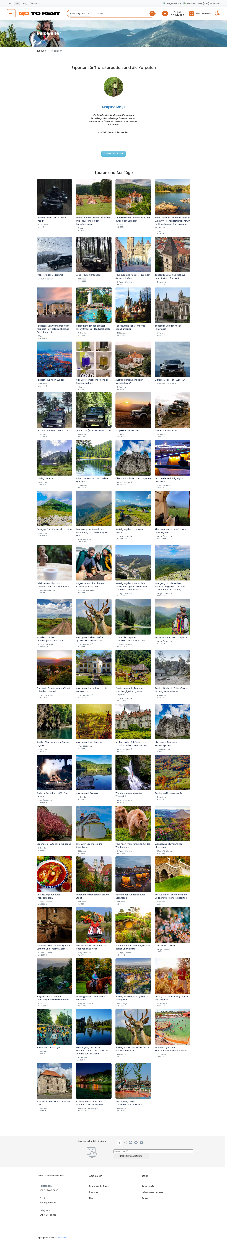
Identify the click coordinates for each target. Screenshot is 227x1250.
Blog (25, 3)
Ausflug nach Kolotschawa (89, 742)
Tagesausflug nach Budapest (51, 379)
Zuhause (41, 50)
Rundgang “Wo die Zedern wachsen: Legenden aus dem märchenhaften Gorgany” (170, 586)
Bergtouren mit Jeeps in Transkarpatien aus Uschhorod (53, 998)
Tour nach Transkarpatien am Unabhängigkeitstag (91, 947)
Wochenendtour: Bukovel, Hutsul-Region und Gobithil (132, 947)
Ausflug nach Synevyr (87, 793)
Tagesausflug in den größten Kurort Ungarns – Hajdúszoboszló (93, 327)
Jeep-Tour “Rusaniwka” (167, 430)
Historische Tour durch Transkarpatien (166, 744)
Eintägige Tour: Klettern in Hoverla (54, 529)
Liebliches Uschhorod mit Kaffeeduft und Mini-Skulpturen (53, 585)
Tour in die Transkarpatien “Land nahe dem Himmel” (53, 690)
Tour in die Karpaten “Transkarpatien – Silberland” (130, 639)
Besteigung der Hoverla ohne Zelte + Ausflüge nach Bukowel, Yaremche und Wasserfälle (131, 586)
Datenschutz (148, 1186)
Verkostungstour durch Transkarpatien (49, 896)
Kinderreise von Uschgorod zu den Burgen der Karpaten (132, 219)
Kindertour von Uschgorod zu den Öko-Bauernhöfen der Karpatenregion (93, 221)
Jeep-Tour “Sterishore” (127, 430)
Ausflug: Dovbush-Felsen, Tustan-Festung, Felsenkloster (172, 690)
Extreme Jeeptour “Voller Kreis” (53, 430)
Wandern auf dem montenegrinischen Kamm (50, 639)
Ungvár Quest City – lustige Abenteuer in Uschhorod (90, 585)
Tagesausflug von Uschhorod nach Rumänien (130, 327)
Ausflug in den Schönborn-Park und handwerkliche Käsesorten (171, 896)
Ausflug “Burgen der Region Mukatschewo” (129, 381)
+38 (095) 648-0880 (209, 3)
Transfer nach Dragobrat (50, 274)
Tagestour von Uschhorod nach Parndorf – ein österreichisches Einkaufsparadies (53, 329)
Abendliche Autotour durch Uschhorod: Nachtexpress (90, 1103)
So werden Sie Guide (99, 1186)
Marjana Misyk (113, 107)
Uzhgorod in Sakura (165, 945)
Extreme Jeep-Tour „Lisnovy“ (170, 379)
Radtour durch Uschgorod (50, 1047)
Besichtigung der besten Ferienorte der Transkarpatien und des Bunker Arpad (92, 1050)
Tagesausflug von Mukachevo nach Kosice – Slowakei (170, 276)
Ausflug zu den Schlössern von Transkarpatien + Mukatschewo (131, 744)
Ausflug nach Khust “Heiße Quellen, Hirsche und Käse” (89, 639)
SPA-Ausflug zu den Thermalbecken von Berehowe (171, 1049)
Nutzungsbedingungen (152, 1192)
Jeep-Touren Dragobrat (88, 274)
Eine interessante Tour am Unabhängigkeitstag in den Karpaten (129, 691)
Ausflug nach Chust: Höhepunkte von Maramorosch (132, 1049)
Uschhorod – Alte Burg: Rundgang (54, 843)
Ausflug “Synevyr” (46, 478)
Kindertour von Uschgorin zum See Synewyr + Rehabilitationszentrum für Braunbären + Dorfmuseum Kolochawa (172, 222)
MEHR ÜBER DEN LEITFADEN (113, 154)
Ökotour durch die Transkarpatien (133, 478)
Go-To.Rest (61, 1237)
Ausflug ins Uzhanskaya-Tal (169, 793)
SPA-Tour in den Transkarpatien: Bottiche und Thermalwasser (53, 947)
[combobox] (80, 13)
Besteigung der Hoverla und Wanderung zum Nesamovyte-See (92, 532)
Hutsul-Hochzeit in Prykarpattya (171, 637)
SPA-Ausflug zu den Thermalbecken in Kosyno (128, 1103)
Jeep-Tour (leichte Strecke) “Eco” (93, 430)
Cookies (145, 1198)
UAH (17, 3)
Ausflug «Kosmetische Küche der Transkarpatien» (92, 381)
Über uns (34, 3)
